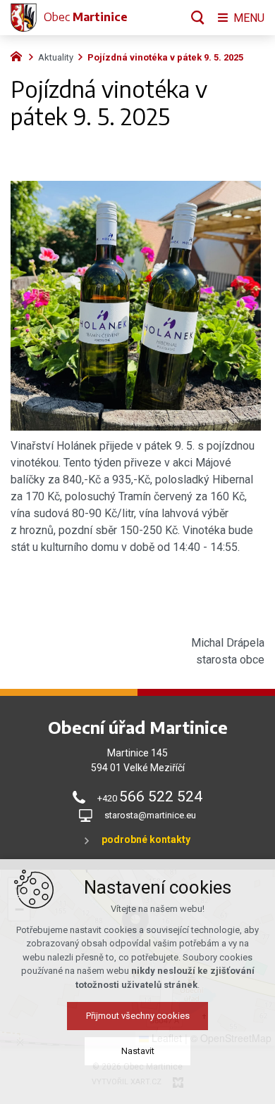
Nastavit (137, 1051)
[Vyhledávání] (197, 18)
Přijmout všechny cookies (138, 1015)
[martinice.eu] (20, 55)
